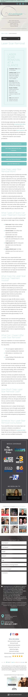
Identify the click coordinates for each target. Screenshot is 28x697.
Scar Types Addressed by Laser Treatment (13, 149)
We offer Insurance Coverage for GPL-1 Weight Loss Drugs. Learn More (13, 1)
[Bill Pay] (20, 4)
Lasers (6, 33)
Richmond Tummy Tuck (14, 647)
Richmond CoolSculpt (14, 651)
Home (2, 33)
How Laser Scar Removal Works (13, 144)
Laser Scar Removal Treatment (13, 155)
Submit (13, 609)
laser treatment (21, 130)
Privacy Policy (14, 677)
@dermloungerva (20, 506)
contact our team (21, 430)
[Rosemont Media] (14, 689)
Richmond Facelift (14, 643)
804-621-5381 (7, 619)
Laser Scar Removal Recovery (13, 159)
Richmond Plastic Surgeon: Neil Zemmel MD (14, 653)
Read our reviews (8, 656)
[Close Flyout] (26, 677)
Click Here (11, 684)
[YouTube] (17, 635)
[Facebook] (10, 635)
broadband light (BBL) (19, 124)
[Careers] (23, 4)
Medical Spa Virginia (14, 649)
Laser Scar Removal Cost (13, 163)
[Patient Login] (17, 4)
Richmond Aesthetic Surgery (14, 641)
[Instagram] (13, 635)
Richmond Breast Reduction (14, 645)
